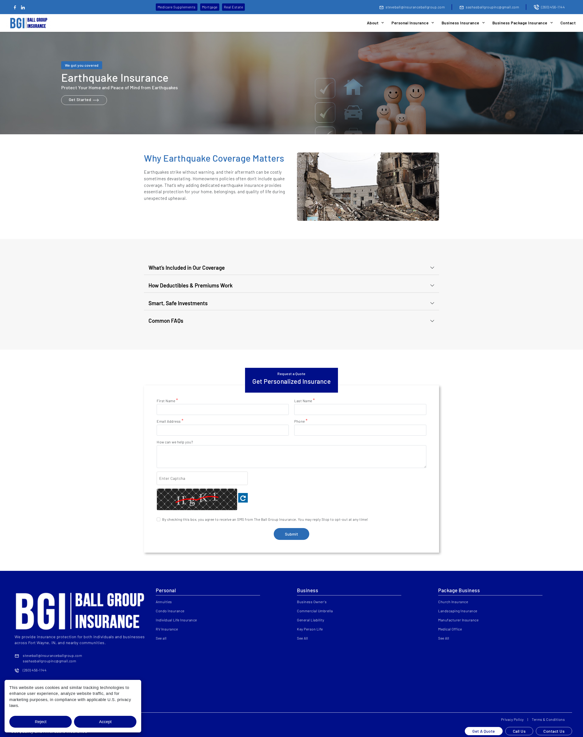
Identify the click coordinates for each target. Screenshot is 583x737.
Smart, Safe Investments (178, 303)
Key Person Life (310, 629)
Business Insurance (460, 22)
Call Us (519, 731)
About (373, 22)
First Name (167, 400)
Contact (568, 22)
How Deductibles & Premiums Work (190, 285)
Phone (301, 421)
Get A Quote (483, 731)
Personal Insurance (410, 22)
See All (302, 638)
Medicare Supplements (177, 7)
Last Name (304, 400)
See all (161, 638)
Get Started (80, 99)
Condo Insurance (170, 611)
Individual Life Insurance (176, 620)
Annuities (164, 602)
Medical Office (450, 629)
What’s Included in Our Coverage (186, 267)
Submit (291, 533)
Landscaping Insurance (457, 611)
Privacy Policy (512, 719)
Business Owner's (312, 602)
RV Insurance (167, 629)
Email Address (170, 421)
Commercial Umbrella (315, 611)
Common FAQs (165, 320)
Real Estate (233, 7)
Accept (105, 721)
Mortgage (209, 7)
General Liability (310, 620)
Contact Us (554, 731)
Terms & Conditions (548, 719)
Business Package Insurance (519, 22)
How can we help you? (175, 442)
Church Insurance (453, 602)
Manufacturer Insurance (458, 620)
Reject (40, 721)
